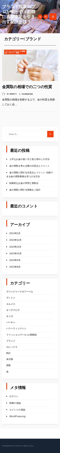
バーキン (10, 322)
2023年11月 (15, 246)
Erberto (13, 94)
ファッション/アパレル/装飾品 (15, 52)
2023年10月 (15, 253)
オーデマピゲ (13, 310)
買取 (17, 53)
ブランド (11, 53)
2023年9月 (15, 260)
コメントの (17, 409)
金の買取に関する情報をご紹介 (25, 189)
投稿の (15, 403)
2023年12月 (15, 240)
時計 (8, 353)
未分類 (9, 359)
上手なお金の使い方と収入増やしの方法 (29, 159)
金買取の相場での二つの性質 (27, 86)
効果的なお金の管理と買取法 (23, 183)
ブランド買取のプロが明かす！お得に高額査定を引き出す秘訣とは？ (18, 14)
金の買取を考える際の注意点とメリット (29, 166)
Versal (30, 446)
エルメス (10, 304)
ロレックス (11, 347)
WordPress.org (17, 416)
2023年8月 (15, 267)
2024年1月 (14, 233)
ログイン (13, 396)
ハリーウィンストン (16, 328)
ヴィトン (10, 297)
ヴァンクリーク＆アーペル (19, 291)
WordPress (18, 446)
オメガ (9, 316)
